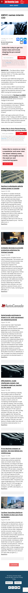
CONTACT (18, 583)
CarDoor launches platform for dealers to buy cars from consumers (12, 514)
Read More (4, 224)
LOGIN (22, 3)
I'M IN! (21, 133)
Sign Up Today (8, 163)
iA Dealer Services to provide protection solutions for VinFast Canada (12, 250)
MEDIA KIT (9, 583)
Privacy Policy (8, 62)
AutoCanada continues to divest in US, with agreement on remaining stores (12, 317)
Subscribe (22, 57)
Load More (14, 564)
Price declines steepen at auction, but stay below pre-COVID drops (12, 451)
